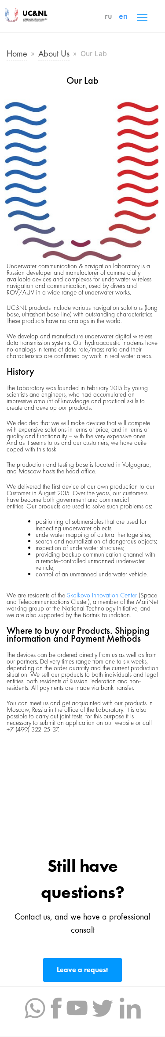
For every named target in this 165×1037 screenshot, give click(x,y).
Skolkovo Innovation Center (102, 595)
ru (108, 15)
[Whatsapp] (34, 1007)
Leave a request (82, 969)
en (123, 15)
